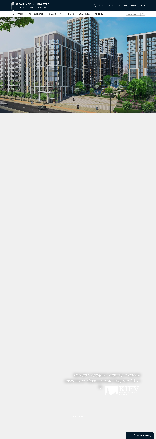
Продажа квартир (56, 14)
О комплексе (18, 14)
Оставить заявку (143, 435)
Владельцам (84, 14)
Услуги (71, 14)
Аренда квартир (36, 14)
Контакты (99, 14)
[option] (78, 56)
